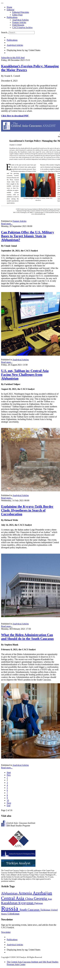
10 (8, 800)
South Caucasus (30, 909)
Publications (12, 17)
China (29, 898)
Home (9, 7)
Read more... (6, 223)
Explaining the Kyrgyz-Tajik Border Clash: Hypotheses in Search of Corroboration (27, 510)
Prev (9, 775)
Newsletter (6, 932)
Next (9, 803)
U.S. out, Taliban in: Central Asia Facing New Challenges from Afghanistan (25, 374)
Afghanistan (9, 893)
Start (9, 772)
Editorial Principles (20, 12)
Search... (5, 32)
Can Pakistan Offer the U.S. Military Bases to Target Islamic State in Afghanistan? (27, 236)
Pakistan (38, 903)
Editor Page (17, 15)
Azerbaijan (42, 893)
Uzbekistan (13, 913)
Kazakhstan (9, 903)
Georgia (41, 898)
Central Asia (13, 898)
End (8, 805)
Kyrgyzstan (26, 903)
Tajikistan (45, 909)
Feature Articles (19, 22)
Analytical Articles (20, 20)
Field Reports (18, 25)
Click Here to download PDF (15, 116)
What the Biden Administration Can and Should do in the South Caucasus (27, 636)
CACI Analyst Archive (22, 27)
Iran (50, 899)
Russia (10, 908)
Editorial (10, 9)
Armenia (25, 893)
